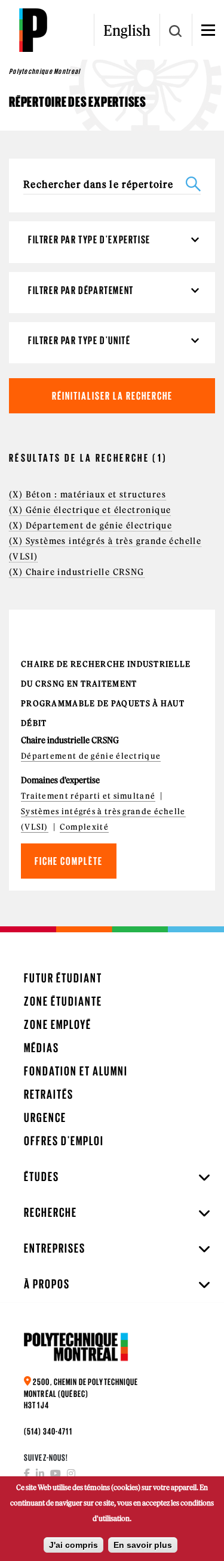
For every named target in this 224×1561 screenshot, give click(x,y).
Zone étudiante (63, 1001)
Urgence (45, 1117)
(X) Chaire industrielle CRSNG (77, 572)
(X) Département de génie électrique (90, 525)
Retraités (48, 1094)
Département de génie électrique (91, 756)
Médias (41, 1048)
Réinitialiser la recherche (112, 396)
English (127, 30)
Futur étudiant (63, 978)
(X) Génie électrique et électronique (90, 510)
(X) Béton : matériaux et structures (87, 494)
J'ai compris (73, 1545)
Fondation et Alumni (76, 1071)
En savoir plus (142, 1545)
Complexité (84, 827)
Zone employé (57, 1024)
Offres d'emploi (64, 1141)
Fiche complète (69, 861)
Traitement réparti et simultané (88, 796)
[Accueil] (33, 30)
